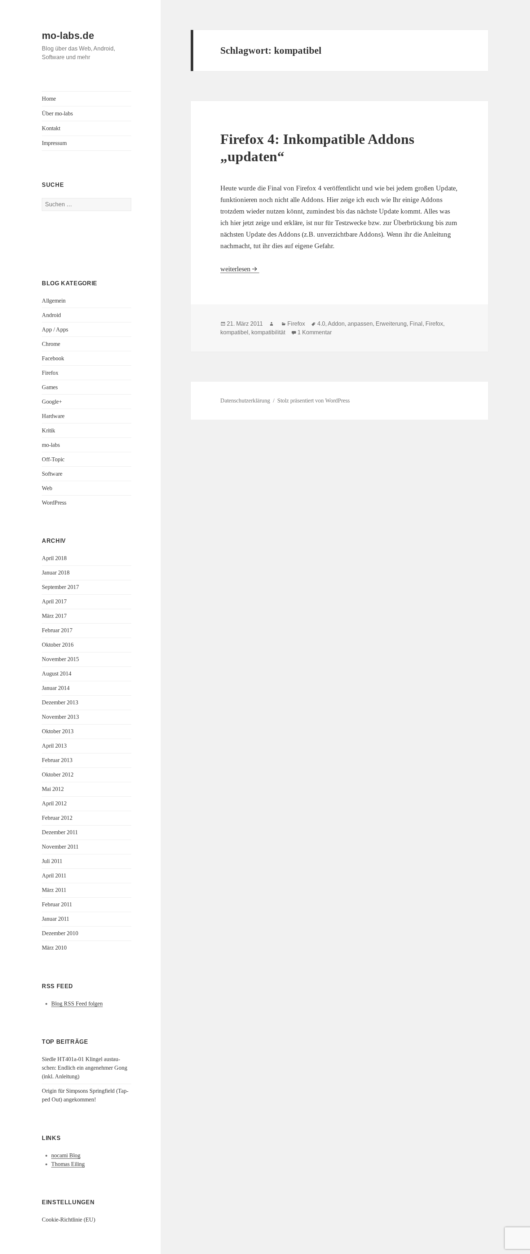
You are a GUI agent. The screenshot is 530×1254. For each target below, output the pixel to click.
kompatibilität (268, 332)
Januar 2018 (56, 572)
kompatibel (234, 332)
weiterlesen (239, 269)
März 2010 (54, 948)
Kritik (48, 430)
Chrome (51, 344)
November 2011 (60, 847)
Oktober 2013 (58, 731)
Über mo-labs (57, 113)
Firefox (50, 373)
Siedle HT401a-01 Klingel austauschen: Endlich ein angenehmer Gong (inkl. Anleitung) (84, 1067)
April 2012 (54, 803)
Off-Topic (53, 459)
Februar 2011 (57, 904)
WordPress (54, 503)
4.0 (321, 324)
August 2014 (56, 673)
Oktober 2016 (58, 645)
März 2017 (54, 616)
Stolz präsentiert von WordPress (313, 400)
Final (416, 324)
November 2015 (60, 659)
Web (47, 488)
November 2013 (60, 717)
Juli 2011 (52, 861)
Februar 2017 (57, 630)
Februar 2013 (57, 760)
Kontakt (51, 128)
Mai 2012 (53, 789)
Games (50, 387)
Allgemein (54, 301)
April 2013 (54, 746)
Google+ (52, 402)
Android (51, 315)
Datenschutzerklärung (245, 400)
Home (49, 99)
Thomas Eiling (68, 1164)
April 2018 (54, 558)
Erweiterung (391, 324)
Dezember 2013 (60, 702)
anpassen (360, 324)
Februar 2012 (57, 818)
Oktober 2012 (58, 774)
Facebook (53, 358)
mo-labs (51, 445)
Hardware (53, 416)
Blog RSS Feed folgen (77, 1003)
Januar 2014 (56, 688)
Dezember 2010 (60, 933)
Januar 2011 (55, 919)
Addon (336, 324)
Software (52, 474)
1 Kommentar (314, 332)
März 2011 (54, 890)
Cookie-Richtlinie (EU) (68, 1219)
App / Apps (55, 329)
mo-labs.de (68, 35)
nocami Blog (65, 1155)
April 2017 (54, 601)
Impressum (54, 143)
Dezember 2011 (60, 832)
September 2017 (60, 587)
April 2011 (54, 875)
